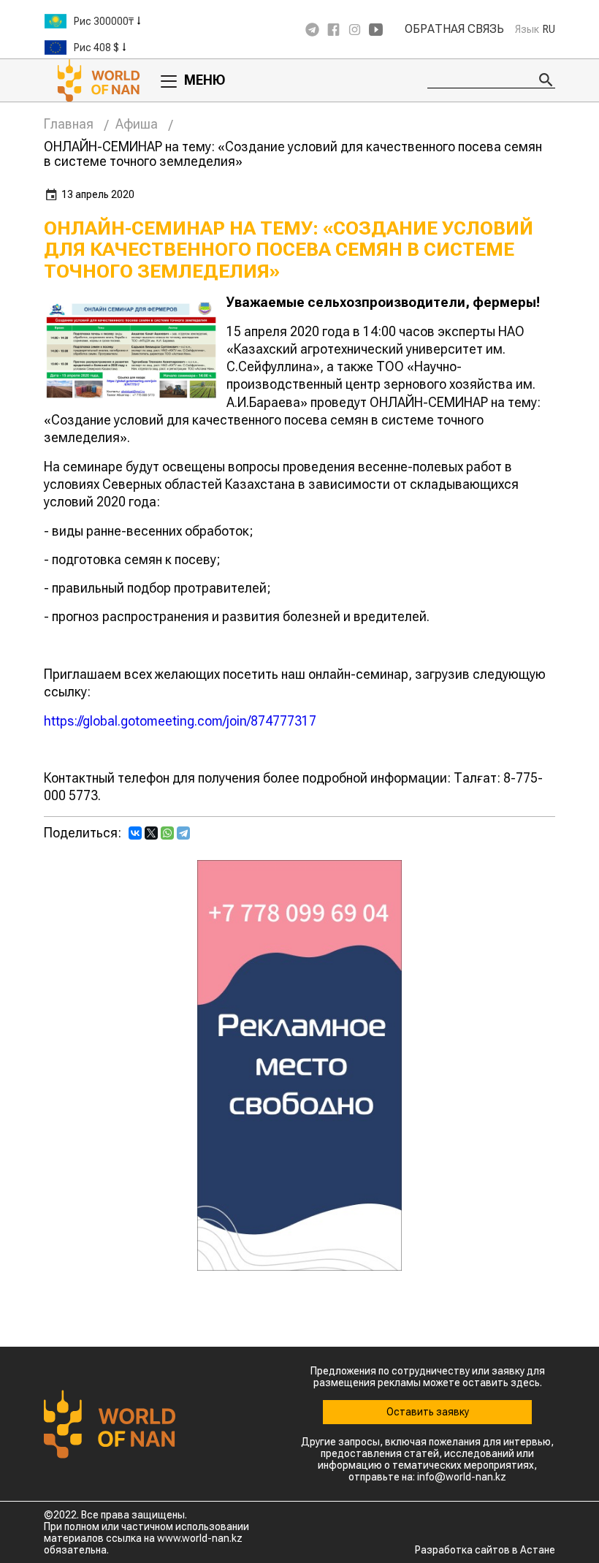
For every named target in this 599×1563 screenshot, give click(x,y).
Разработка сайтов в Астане (485, 1550)
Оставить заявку (427, 1412)
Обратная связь (454, 29)
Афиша (136, 124)
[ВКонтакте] (135, 833)
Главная (69, 124)
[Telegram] (183, 833)
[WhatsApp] (167, 833)
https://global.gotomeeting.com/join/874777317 (180, 721)
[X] (151, 833)
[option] (131, 21)
